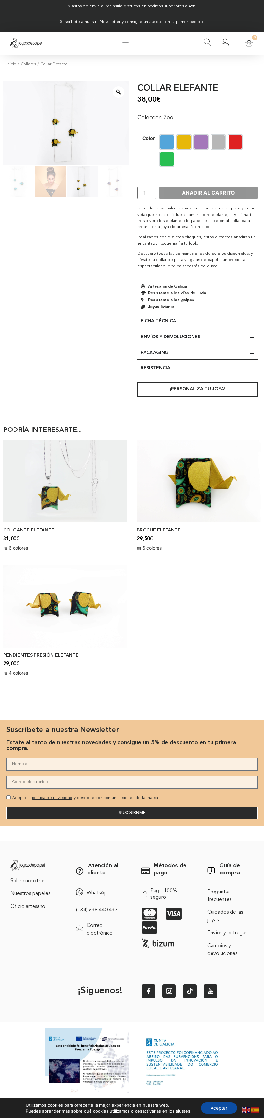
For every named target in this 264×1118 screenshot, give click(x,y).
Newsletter (110, 22)
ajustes (183, 1110)
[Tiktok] (189, 991)
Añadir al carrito (208, 192)
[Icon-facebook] (148, 991)
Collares (28, 64)
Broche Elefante (159, 530)
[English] (246, 1109)
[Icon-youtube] (210, 991)
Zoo (168, 118)
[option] (167, 142)
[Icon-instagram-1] (169, 991)
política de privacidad (52, 798)
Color (148, 138)
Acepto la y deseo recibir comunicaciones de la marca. (85, 798)
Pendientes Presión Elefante (41, 655)
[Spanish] (255, 1109)
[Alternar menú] (125, 43)
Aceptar (219, 1108)
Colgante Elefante (28, 530)
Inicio (11, 64)
